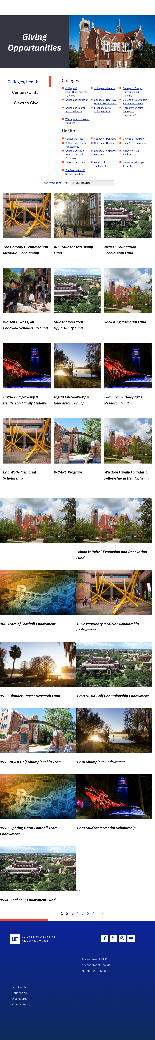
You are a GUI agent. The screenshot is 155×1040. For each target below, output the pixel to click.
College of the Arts (104, 88)
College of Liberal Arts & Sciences (75, 109)
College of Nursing (104, 143)
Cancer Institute (74, 138)
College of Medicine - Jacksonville (77, 145)
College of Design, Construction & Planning (133, 92)
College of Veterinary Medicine (105, 152)
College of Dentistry (105, 138)
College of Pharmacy (134, 143)
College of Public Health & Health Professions (74, 154)
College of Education (76, 99)
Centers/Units (25, 92)
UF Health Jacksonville (101, 164)
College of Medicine (134, 138)
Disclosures (19, 999)
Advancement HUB (94, 959)
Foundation (19, 993)
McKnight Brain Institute (131, 152)
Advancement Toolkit (95, 965)
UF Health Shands (75, 162)
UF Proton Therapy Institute (133, 164)
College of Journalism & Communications (135, 101)
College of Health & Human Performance (105, 101)
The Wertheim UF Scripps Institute (75, 172)
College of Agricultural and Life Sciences (76, 92)
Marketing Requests (94, 971)
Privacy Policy (21, 1004)
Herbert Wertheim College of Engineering (133, 111)
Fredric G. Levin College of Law (102, 109)
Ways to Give (26, 103)
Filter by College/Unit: (55, 183)
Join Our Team (21, 987)
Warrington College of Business (77, 121)
